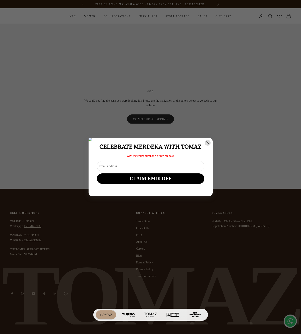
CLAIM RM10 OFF (150, 178)
